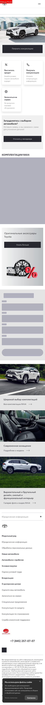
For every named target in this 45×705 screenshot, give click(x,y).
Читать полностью (11, 698)
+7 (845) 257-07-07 (22, 640)
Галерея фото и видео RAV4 (17, 502)
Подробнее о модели (14, 450)
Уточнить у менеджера (22, 139)
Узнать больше (22, 244)
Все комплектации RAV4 (15, 404)
